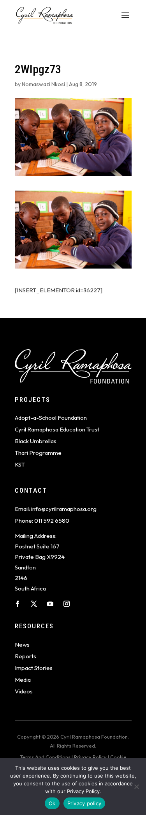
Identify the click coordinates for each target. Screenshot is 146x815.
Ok (52, 803)
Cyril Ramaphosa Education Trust (57, 429)
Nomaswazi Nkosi (43, 84)
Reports (25, 656)
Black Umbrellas (35, 441)
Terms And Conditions (45, 757)
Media (23, 679)
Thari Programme (38, 452)
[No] (136, 786)
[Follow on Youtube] (50, 604)
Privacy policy (84, 803)
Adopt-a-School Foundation (51, 417)
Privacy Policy (90, 757)
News (22, 644)
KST (20, 464)
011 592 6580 (51, 520)
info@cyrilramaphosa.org (64, 509)
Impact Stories (34, 668)
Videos (24, 691)
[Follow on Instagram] (66, 604)
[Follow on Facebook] (17, 604)
